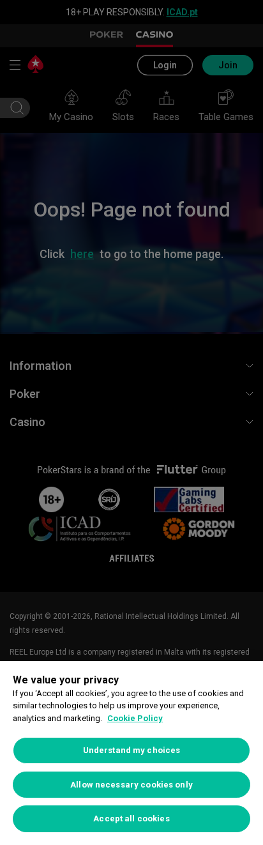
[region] (131, 753)
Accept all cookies (131, 818)
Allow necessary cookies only (131, 784)
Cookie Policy (135, 718)
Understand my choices (132, 750)
